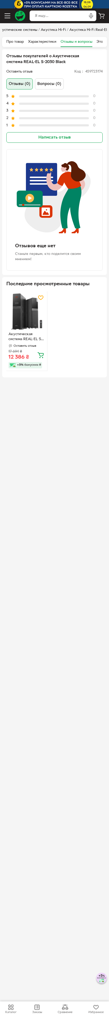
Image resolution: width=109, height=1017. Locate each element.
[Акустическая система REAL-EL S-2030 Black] (26, 311)
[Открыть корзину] (101, 16)
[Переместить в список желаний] (41, 297)
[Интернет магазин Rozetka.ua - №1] (20, 16)
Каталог (10, 1012)
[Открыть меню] (7, 16)
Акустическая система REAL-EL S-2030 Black (25, 337)
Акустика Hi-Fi (53, 30)
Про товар (15, 42)
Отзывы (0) (19, 84)
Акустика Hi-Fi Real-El (88, 30)
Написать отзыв (54, 137)
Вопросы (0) (49, 84)
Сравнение (65, 1012)
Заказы (37, 1012)
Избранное (96, 1012)
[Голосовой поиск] (91, 16)
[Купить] (41, 355)
